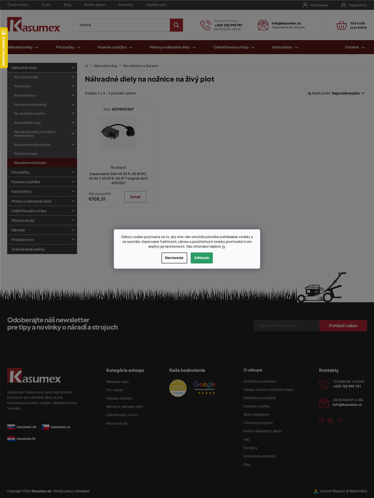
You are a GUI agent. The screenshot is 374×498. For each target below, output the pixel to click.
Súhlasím (201, 258)
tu (223, 246)
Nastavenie (174, 258)
